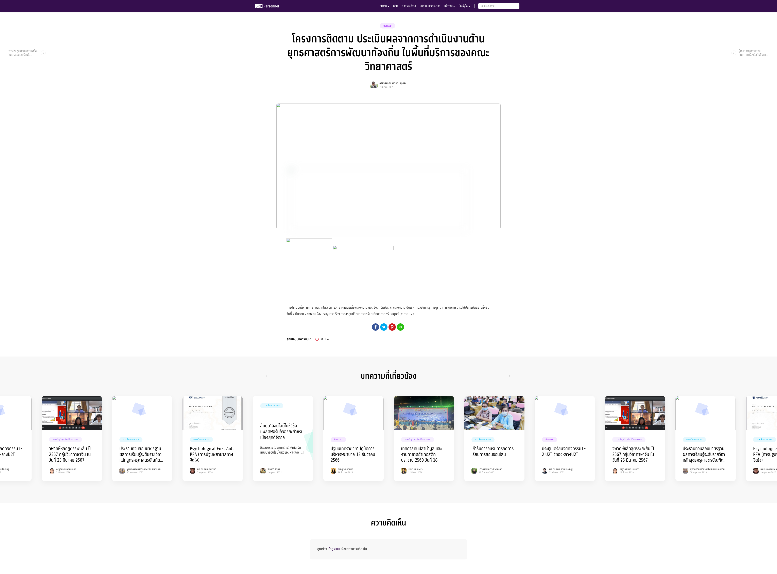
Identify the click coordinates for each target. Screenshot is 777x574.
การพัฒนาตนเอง (131, 439)
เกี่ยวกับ (448, 6)
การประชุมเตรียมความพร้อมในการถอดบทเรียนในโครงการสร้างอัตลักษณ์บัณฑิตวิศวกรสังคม (23, 52)
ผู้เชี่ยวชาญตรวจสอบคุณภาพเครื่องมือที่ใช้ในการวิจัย (753, 52)
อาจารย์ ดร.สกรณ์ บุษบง (393, 83)
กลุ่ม (395, 6)
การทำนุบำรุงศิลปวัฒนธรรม (66, 439)
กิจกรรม (387, 26)
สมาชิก (383, 6)
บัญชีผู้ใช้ (463, 6)
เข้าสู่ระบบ (334, 549)
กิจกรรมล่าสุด (409, 6)
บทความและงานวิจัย (430, 6)
